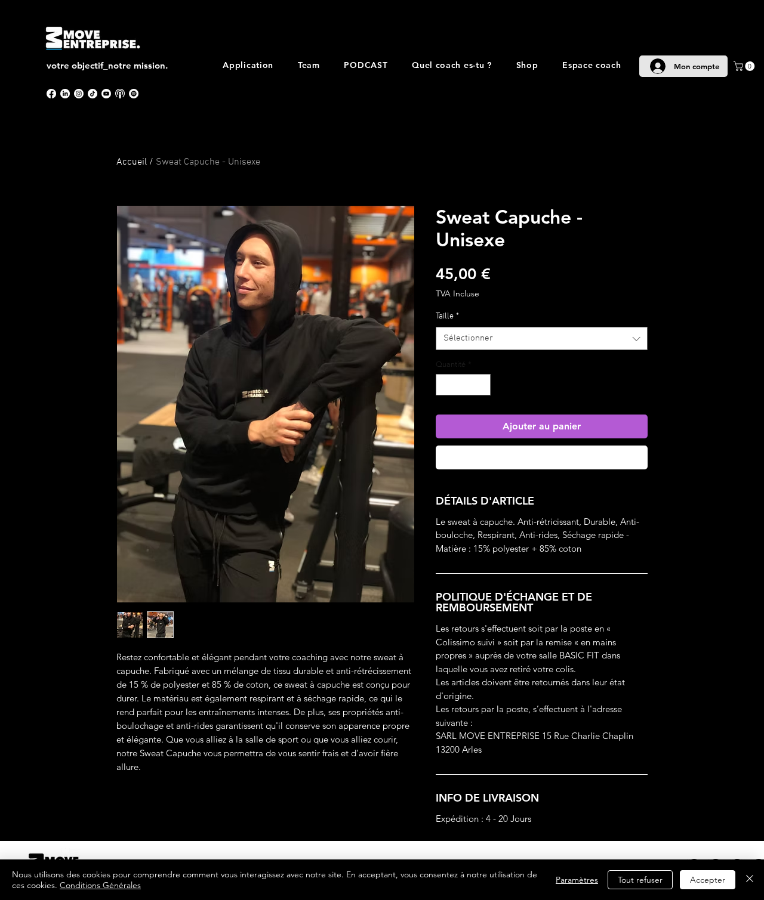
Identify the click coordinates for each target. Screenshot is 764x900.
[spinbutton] (463, 385)
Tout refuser (640, 879)
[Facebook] (51, 93)
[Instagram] (79, 93)
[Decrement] (445, 385)
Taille (447, 316)
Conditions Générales (100, 885)
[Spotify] (133, 93)
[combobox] (542, 338)
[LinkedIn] (65, 93)
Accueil (131, 162)
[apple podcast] (120, 93)
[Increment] (482, 385)
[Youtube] (106, 93)
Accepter (707, 879)
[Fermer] (750, 879)
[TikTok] (92, 93)
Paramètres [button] (577, 879)
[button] (745, 66)
